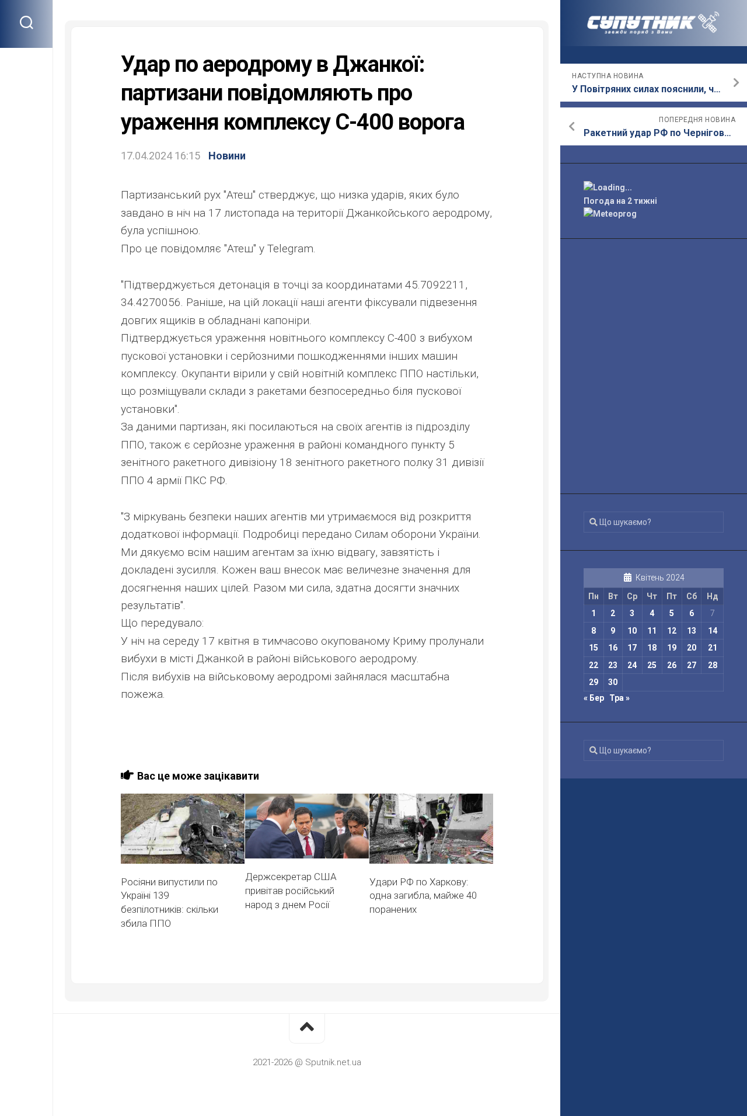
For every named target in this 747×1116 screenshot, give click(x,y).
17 (632, 647)
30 (612, 682)
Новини (227, 156)
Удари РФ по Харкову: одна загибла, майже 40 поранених (423, 896)
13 (691, 630)
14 (712, 630)
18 (652, 647)
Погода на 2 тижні (620, 201)
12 (671, 630)
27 (691, 665)
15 (593, 647)
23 (612, 665)
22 (593, 665)
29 (593, 682)
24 (632, 665)
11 (652, 630)
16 (612, 647)
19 (671, 647)
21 (712, 647)
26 (671, 665)
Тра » (619, 698)
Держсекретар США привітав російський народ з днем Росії (291, 890)
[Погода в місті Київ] (654, 187)
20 (691, 647)
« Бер (594, 698)
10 (632, 630)
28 (712, 665)
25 (652, 665)
